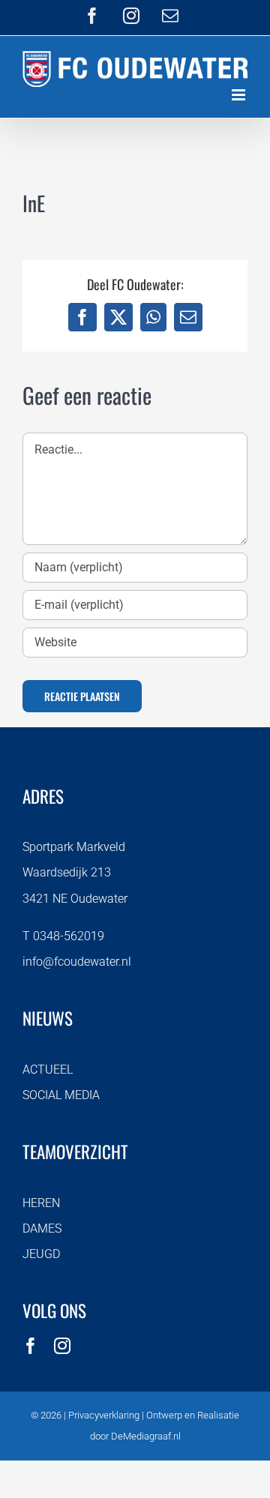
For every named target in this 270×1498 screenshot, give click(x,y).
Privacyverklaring (104, 1415)
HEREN (41, 1203)
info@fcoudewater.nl (76, 961)
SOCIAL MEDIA (61, 1095)
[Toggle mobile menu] (240, 95)
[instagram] (62, 1346)
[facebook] (30, 1346)
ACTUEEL (47, 1069)
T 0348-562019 (63, 936)
